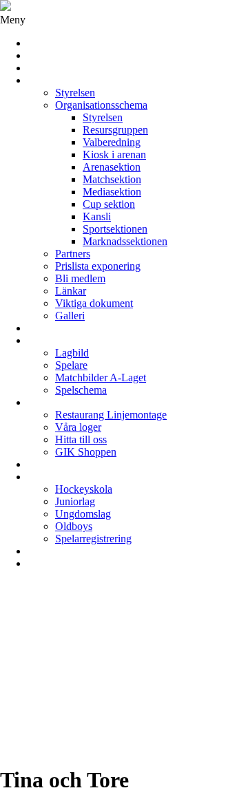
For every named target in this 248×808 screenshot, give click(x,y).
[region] (124, 667)
